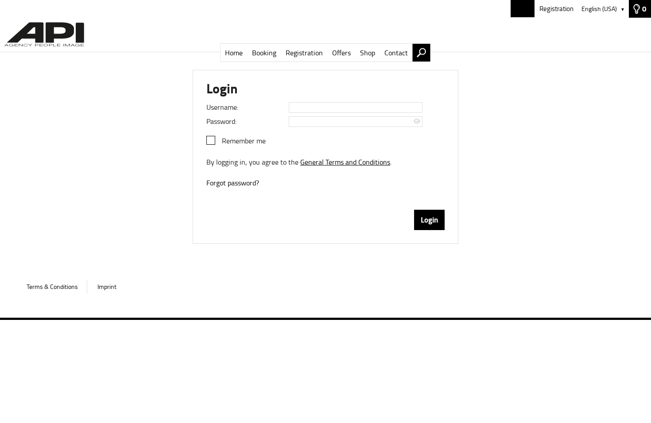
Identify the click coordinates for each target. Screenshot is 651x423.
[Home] (325, 35)
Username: (222, 107)
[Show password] (417, 121)
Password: (221, 121)
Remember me (244, 141)
